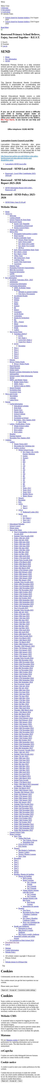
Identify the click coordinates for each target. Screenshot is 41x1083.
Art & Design (18, 314)
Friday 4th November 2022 (23, 816)
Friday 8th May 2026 (21, 552)
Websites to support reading (27, 292)
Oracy (16, 302)
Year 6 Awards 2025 (21, 608)
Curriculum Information (18, 286)
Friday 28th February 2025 (23, 644)
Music (16, 324)
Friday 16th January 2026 (23, 578)
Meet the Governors (16, 270)
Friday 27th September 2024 (24, 678)
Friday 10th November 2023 (24, 732)
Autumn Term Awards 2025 (23, 582)
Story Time (22, 422)
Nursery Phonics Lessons (27, 854)
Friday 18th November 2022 (24, 812)
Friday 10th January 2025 (23, 656)
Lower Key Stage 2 (25, 340)
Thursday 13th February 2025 (24, 646)
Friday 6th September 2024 (23, 682)
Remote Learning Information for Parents (24, 372)
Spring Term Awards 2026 (23, 560)
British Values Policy (21, 382)
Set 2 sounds (31, 894)
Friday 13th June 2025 (22, 618)
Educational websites (21, 406)
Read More (5, 27)
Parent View (18, 410)
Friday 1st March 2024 (22, 716)
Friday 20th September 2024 (24, 680)
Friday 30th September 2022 (24, 824)
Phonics (16, 298)
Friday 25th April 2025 (22, 630)
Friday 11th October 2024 (23, 674)
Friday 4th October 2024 (22, 676)
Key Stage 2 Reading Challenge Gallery (30, 919)
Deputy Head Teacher (26, 240)
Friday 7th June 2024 (21, 696)
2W (24, 470)
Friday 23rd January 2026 (23, 576)
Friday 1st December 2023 (23, 726)
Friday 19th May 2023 (22, 768)
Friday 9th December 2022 (23, 806)
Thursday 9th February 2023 (24, 792)
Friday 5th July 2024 (21, 688)
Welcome (13, 216)
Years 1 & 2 (27, 488)
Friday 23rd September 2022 (24, 826)
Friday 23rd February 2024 (23, 718)
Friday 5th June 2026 (21, 548)
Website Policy (10, 952)
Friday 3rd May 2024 (21, 704)
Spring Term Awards (21, 780)
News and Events (11, 394)
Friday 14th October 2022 (23, 820)
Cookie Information (12, 950)
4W (24, 478)
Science (16, 306)
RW (24, 462)
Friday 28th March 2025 (22, 634)
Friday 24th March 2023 (22, 778)
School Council (15, 526)
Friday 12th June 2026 (22, 546)
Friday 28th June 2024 (22, 690)
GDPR (12, 274)
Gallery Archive (19, 448)
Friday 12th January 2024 (23, 724)
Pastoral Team (14, 266)
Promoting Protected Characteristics (22, 268)
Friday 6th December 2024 (23, 660)
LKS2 (20, 504)
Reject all (5, 990)
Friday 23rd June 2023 (22, 760)
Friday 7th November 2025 (23, 590)
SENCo (21, 248)
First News (26, 910)
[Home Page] (2, 30)
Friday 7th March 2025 (22, 642)
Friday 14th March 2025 (22, 640)
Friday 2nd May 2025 (21, 628)
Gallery (16, 330)
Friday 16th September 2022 (24, 828)
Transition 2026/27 (20, 334)
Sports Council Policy (21, 228)
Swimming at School (21, 418)
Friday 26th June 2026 (22, 542)
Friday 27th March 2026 (22, 562)
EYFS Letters (19, 428)
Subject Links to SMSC (22, 386)
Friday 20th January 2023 (23, 798)
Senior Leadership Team (22, 238)
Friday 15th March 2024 (22, 712)
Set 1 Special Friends (31, 883)
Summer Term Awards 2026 (23, 536)
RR (24, 460)
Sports (20, 514)
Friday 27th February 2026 (23, 570)
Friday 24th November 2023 (24, 728)
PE (15, 308)
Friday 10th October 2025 (23, 596)
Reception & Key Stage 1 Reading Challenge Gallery (31, 914)
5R (24, 480)
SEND (7, 61)
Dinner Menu (18, 412)
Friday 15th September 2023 (24, 746)
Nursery (25, 458)
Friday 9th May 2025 (21, 626)
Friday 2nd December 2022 (23, 808)
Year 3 (16, 352)
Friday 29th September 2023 (24, 742)
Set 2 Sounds (31, 886)
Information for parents (31, 906)
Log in (5, 46)
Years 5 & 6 (27, 492)
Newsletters (14, 396)
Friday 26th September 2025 (24, 600)
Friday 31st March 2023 (22, 776)
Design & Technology (21, 318)
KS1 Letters (18, 430)
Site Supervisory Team (22, 258)
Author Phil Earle (24, 838)
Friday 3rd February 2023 (23, 794)
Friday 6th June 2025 (21, 620)
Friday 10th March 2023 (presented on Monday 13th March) (26, 785)
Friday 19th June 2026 (22, 544)
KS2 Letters (18, 432)
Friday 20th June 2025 (22, 616)
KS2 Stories (22, 846)
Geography (18, 312)
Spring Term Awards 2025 (23, 636)
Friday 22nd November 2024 (24, 664)
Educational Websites (17, 524)
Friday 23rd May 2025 (22, 622)
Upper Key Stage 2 (25, 342)
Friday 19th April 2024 (22, 708)
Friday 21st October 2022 (23, 818)
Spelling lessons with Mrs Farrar (30, 899)
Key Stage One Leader (26, 244)
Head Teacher (19, 236)
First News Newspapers (26, 294)
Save (20, 1081)
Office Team (18, 256)
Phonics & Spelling (25, 876)
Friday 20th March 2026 (22, 564)
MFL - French (19, 322)
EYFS (20, 336)
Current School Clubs (17, 832)
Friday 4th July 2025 (21, 612)
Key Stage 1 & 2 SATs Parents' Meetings (30, 453)
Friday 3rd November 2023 (23, 734)
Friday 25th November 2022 (24, 810)
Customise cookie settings (26, 990)
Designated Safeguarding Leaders (25, 234)
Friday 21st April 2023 (22, 774)
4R (24, 476)
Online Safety (14, 370)
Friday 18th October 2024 (23, 672)
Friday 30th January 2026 (23, 574)
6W (24, 486)
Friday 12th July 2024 (21, 686)
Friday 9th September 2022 (23, 830)
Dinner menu (14, 528)
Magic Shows (27, 496)
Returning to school (25, 928)
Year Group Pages (16, 332)
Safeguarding (14, 374)
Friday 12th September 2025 (24, 604)
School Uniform (19, 414)
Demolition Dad (28, 842)
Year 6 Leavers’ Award (22, 684)
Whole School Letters (21, 426)
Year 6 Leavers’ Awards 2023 (24, 750)
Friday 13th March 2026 (22, 566)
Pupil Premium (15, 366)
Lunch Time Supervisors (22, 262)
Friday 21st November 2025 (23, 586)
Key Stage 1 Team (20, 252)
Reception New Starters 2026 (20, 438)
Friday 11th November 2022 (24, 814)
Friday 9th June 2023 (21, 764)
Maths (16, 304)
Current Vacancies (16, 276)
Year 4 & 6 (26, 522)
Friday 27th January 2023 (23, 796)
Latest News (14, 400)
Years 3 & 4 (27, 490)
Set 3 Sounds (31, 888)
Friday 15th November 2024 (24, 666)
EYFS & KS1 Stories (25, 844)
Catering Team (19, 260)
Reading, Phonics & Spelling (24, 874)
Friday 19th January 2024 (23, 722)
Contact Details (15, 218)
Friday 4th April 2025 (21, 632)
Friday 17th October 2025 (23, 594)
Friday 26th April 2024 (22, 706)
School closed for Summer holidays (17, 18)
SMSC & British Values (22, 288)
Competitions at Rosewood (23, 226)
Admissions (14, 282)
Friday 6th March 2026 (22, 568)
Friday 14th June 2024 (22, 694)
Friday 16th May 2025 (22, 624)
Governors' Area (15, 392)
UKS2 (20, 510)
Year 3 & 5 (26, 520)
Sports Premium (15, 388)
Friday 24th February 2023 (23, 790)
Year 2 (16, 350)
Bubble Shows (28, 494)
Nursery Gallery (24, 852)
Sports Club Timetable (21, 224)
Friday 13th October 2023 (23, 738)
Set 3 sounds (31, 896)
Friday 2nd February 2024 (23, 720)
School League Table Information (21, 376)
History (16, 310)
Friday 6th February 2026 (23, 572)
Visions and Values (16, 230)
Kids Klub (17, 408)
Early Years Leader (24, 242)
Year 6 (16, 358)
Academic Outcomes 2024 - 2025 (21, 280)
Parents (7, 402)
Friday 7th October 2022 (22, 822)
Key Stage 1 (22, 338)
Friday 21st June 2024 (21, 692)
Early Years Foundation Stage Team (26, 250)
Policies (12, 360)
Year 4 (16, 354)
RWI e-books (27, 878)
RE (15, 320)
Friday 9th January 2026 (22, 580)
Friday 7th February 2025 (23, 648)
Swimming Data (15, 390)
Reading (17, 290)
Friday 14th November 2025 (24, 588)
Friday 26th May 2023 (22, 766)
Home (7, 57)
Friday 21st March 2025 (22, 638)
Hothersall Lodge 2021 (31, 512)
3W (24, 474)
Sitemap (8, 948)
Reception (21, 346)
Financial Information (17, 272)
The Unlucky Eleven (30, 840)
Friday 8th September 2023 (23, 748)
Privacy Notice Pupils (17, 362)
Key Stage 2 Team (20, 254)
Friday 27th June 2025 (22, 614)
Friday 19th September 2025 (24, 602)
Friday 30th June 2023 (22, 758)
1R (24, 464)
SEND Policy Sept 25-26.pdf (15, 202)
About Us (8, 214)
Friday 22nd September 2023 (24, 744)
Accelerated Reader (21, 296)
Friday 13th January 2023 (23, 800)
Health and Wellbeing (21, 926)
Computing (18, 316)
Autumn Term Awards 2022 (23, 804)
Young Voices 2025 (21, 444)
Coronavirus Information (18, 284)
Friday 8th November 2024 (23, 668)
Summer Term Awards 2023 (23, 754)
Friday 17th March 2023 (22, 782)
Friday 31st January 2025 (22, 650)
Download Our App (12, 942)
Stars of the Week (16, 530)
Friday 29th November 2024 (24, 662)
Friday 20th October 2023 (23, 736)
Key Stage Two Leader (26, 246)
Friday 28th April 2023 (22, 772)
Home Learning (15, 834)
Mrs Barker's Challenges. (27, 850)
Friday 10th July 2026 (21, 538)
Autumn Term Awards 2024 (23, 658)
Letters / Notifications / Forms (20, 424)
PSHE (16, 328)
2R (24, 468)
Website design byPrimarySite (16, 962)
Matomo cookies (12, 1040)
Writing (16, 300)
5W (24, 482)
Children (8, 440)
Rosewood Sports (16, 222)
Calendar (13, 398)
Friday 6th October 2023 (22, 740)
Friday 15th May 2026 (22, 550)
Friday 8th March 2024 (22, 714)
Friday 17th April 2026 (22, 558)
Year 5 (16, 356)
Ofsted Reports (15, 368)
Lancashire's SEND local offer (15, 164)
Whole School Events (25, 450)
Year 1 (16, 348)
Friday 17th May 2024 (22, 700)
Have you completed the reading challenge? (31, 923)
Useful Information (16, 404)
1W (24, 466)
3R (24, 472)
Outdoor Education (20, 326)
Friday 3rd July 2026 (21, 540)
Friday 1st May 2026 (21, 554)
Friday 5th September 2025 (23, 606)
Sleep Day (17, 416)
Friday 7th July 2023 (21, 756)
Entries (25, 456)
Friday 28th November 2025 (24, 584)
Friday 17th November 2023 (24, 730)
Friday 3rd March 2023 (22, 788)
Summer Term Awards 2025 (23, 610)
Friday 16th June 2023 (22, 762)
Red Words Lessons (31, 903)
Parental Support (15, 436)
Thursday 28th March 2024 (23, 710)
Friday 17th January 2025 (23, 654)
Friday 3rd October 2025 (22, 598)
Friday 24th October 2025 (23, 592)
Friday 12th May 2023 (22, 770)
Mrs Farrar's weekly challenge (28, 934)
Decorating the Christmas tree (24, 446)
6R (24, 484)
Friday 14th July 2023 (21, 752)
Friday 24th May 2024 (22, 698)
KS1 (20, 502)
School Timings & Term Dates (20, 220)
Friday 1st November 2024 (23, 670)
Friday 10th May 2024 (22, 702)
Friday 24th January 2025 (23, 652)
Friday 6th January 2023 (22, 802)
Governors (17, 264)
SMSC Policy (19, 384)
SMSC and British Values (18, 380)
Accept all (13, 990)
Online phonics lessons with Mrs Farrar (31, 891)
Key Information (11, 59)
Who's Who (14, 232)
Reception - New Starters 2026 (24, 420)
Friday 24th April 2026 (22, 556)
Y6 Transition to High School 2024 (22, 940)
